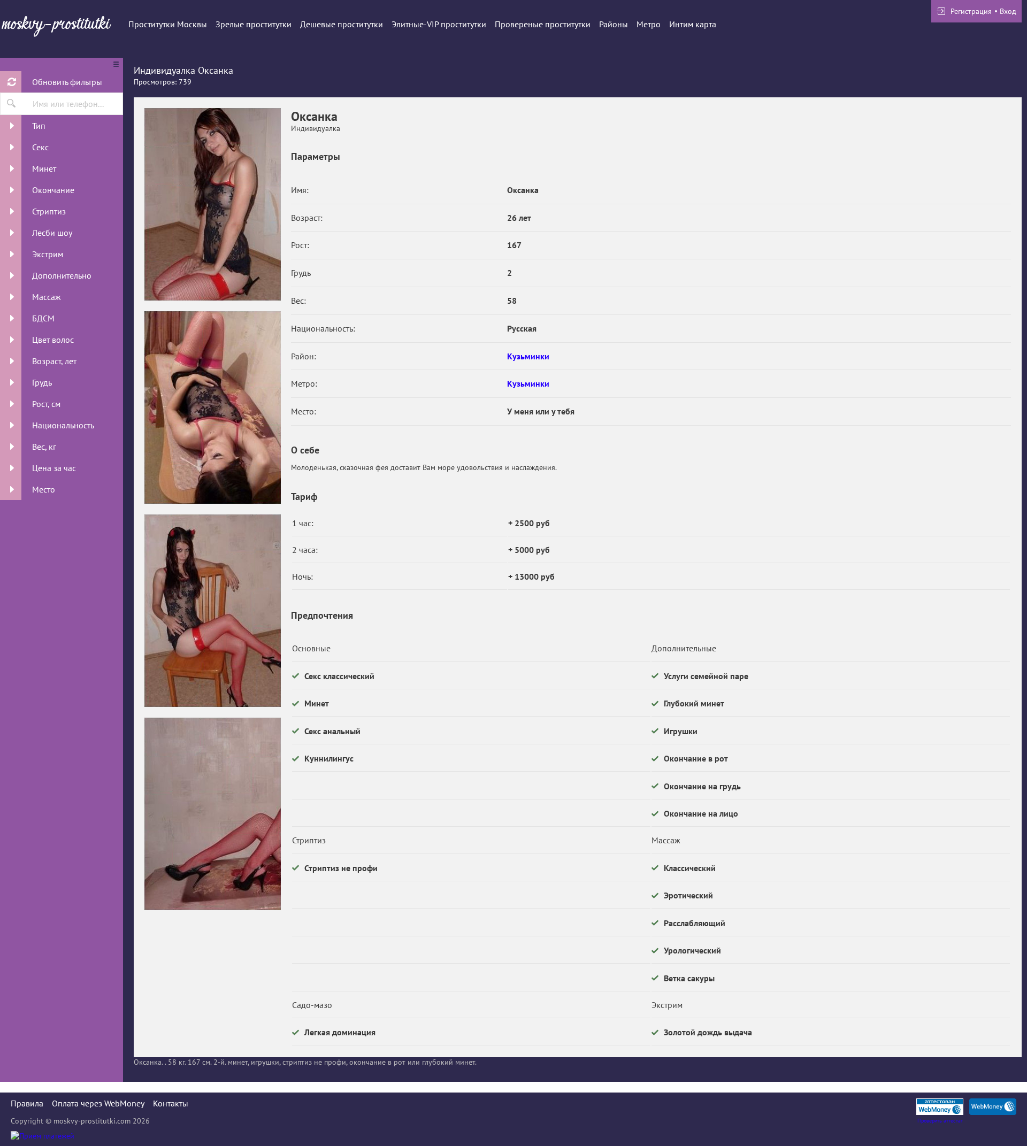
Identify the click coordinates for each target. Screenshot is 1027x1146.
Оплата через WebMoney (98, 1103)
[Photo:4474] (212, 407)
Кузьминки (528, 356)
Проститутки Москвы (167, 24)
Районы (613, 24)
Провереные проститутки (543, 24)
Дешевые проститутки (341, 24)
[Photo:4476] (212, 814)
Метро (649, 24)
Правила (27, 1103)
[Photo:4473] (212, 204)
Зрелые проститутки (254, 24)
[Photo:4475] (212, 610)
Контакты (170, 1103)
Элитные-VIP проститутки (439, 24)
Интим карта (692, 24)
